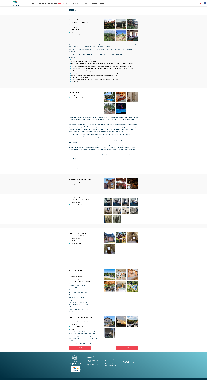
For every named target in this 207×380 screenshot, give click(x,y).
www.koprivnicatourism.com (92, 364)
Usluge (127, 347)
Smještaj (81, 347)
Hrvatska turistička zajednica (110, 359)
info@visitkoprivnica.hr (91, 365)
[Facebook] (205, 3)
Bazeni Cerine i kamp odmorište (111, 365)
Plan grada (125, 358)
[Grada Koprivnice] (15, 3)
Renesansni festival (109, 363)
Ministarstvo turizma (109, 360)
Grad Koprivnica (108, 362)
